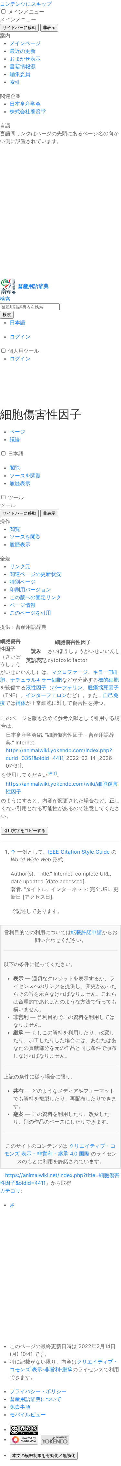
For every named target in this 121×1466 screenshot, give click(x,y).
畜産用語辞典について (35, 1399)
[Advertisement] (60, 211)
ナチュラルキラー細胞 (36, 679)
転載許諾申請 (86, 932)
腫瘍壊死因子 (103, 687)
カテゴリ (10, 1190)
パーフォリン (67, 687)
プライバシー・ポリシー (38, 1391)
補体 (20, 703)
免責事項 (20, 1407)
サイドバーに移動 (19, 27)
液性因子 (36, 687)
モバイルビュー (28, 1414)
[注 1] (52, 773)
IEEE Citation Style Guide (79, 851)
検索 (7, 314)
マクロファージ (70, 672)
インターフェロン (46, 695)
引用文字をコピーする (24, 830)
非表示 (49, 27)
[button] (3, 11)
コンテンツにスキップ (26, 4)
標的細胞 (108, 679)
